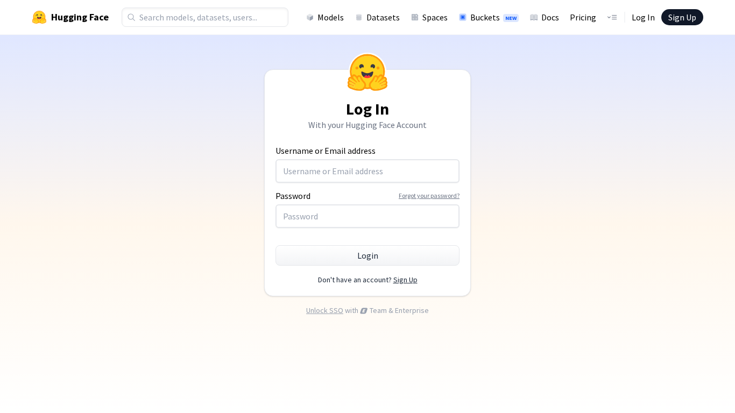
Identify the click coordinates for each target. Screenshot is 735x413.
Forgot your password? (429, 195)
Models (330, 17)
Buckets (493, 17)
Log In (643, 17)
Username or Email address (325, 150)
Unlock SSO (324, 310)
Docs (550, 17)
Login (367, 255)
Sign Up (682, 17)
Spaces (435, 17)
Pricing (583, 17)
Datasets (383, 17)
